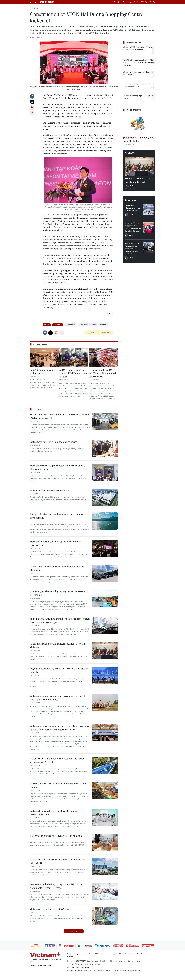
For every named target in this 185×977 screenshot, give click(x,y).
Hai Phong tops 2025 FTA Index (138, 139)
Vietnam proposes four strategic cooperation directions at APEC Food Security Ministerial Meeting (59, 727)
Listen (131, 215)
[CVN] (118, 946)
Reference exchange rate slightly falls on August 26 (56, 835)
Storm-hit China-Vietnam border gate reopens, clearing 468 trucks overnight (60, 416)
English (123, 2)
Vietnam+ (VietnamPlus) (47, 1)
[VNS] (102, 946)
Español (136, 2)
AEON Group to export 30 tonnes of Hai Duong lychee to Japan (73, 373)
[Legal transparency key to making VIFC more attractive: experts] (105, 675)
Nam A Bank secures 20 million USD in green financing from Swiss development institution (139, 62)
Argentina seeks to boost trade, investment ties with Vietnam (57, 645)
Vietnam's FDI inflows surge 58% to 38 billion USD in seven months (137, 48)
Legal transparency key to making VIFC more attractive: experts (59, 670)
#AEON (46, 324)
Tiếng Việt (116, 2)
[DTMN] (132, 946)
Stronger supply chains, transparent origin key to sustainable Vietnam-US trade (56, 886)
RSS (96, 954)
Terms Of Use (88, 954)
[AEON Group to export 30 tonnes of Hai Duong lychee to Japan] (73, 357)
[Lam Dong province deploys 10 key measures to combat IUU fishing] (105, 598)
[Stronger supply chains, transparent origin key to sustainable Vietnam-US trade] (105, 891)
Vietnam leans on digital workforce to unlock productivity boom (53, 812)
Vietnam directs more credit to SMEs (49, 909)
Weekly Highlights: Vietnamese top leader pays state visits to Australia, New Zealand (132, 248)
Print (32, 107)
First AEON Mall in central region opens (43, 371)
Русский (148, 2)
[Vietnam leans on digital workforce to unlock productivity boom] (105, 817)
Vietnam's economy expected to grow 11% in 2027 (139, 96)
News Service (129, 954)
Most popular (133, 42)
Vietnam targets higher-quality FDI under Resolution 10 (137, 85)
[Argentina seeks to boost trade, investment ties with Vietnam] (105, 650)
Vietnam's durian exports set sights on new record (138, 73)
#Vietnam (103, 324)
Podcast (132, 200)
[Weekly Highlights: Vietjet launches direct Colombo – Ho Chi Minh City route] (148, 227)
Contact (70, 956)
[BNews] (78, 946)
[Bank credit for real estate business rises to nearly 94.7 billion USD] (105, 866)
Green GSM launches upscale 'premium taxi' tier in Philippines (57, 568)
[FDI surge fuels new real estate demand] (105, 497)
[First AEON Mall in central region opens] (44, 357)
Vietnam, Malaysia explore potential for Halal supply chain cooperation (57, 467)
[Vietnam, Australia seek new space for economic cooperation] (105, 548)
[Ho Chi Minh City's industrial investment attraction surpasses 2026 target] (105, 765)
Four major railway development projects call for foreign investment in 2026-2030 (60, 620)
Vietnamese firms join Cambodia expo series (53, 441)
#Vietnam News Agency (87, 324)
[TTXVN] (50, 946)
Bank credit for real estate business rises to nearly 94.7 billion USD (58, 861)
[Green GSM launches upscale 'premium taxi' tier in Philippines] (105, 573)
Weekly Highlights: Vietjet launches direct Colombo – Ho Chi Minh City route (133, 227)
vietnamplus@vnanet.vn (80, 967)
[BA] (148, 946)
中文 (142, 2)
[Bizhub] (88, 946)
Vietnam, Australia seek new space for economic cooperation (55, 543)
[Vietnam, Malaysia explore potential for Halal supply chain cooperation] (105, 472)
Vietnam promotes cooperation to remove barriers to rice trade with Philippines (58, 697)
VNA (121, 954)
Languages (113, 954)
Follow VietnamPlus (93, 333)
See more (38, 409)
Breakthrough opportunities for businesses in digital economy (58, 785)
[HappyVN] (36, 946)
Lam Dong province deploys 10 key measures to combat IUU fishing (59, 593)
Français (130, 2)
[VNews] (59, 946)
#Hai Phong (58, 324)
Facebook (32, 96)
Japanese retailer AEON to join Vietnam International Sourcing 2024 (102, 373)
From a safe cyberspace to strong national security (133, 208)
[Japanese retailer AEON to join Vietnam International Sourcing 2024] (103, 357)
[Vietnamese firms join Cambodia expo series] (105, 448)
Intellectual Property (74, 954)
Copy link (32, 113)
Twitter (32, 102)
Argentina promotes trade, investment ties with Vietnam (139, 182)
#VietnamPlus (70, 324)
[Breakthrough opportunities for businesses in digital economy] (105, 790)
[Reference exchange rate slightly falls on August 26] (105, 842)
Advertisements (142, 954)
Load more (74, 931)
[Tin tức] (69, 946)
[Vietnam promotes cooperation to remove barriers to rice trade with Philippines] (105, 702)
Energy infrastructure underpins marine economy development (56, 515)
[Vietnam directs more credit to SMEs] (105, 916)
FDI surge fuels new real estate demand (50, 490)
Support (103, 954)
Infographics (133, 110)
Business (34, 8)
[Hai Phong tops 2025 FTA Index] (139, 124)
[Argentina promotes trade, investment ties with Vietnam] (139, 166)
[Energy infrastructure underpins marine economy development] (105, 521)
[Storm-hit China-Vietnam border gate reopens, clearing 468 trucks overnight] (105, 421)
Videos (131, 152)
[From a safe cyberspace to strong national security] (148, 209)
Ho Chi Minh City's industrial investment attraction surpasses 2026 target (57, 760)
